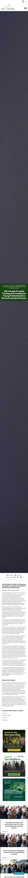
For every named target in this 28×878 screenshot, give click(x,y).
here (3, 665)
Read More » (5, 831)
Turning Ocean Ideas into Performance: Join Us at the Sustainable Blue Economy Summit (14, 825)
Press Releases (12, 285)
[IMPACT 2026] (14, 800)
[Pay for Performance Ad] (14, 776)
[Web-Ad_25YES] (14, 752)
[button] (14, 577)
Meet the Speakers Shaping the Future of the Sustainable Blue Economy (14, 852)
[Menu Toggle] (25, 8)
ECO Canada (5, 285)
